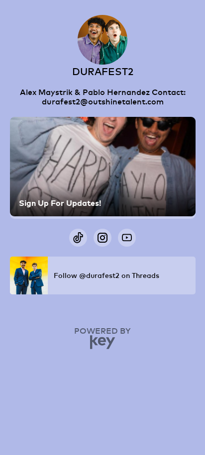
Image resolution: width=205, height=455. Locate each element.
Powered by (102, 330)
